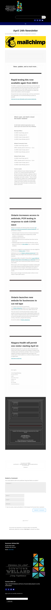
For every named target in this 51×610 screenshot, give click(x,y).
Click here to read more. (16, 358)
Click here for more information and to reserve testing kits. (23, 99)
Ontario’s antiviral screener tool (28, 253)
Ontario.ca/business (17, 308)
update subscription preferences (33, 464)
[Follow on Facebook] (35, 20)
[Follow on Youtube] (42, 20)
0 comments (33, 34)
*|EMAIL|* (29, 463)
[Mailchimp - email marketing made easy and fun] (25, 602)
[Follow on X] (37, 20)
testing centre (22, 251)
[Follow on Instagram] (40, 20)
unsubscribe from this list (31, 441)
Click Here (10, 550)
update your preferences (22, 441)
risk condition (25, 244)
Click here (26, 529)
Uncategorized (27, 34)
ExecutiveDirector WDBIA (11, 34)
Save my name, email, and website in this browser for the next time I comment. (25, 507)
